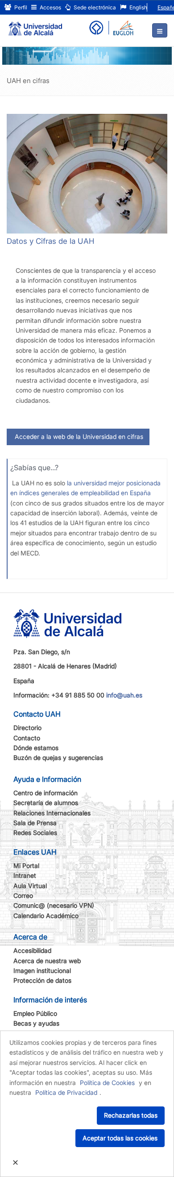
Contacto (26, 738)
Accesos (49, 7)
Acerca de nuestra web (47, 960)
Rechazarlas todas (130, 1115)
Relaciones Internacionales (52, 813)
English (137, 7)
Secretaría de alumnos (45, 802)
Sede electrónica (94, 7)
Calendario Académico (46, 915)
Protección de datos (42, 980)
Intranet (24, 875)
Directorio (27, 727)
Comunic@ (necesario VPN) (53, 905)
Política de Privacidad (66, 1092)
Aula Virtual (30, 885)
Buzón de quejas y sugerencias (58, 757)
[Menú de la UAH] (159, 30)
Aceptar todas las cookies (120, 1138)
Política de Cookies (107, 1082)
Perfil (20, 7)
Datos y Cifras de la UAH (51, 241)
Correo (23, 895)
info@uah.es (124, 695)
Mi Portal (26, 865)
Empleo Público (35, 1013)
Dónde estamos (35, 747)
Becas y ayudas (36, 1023)
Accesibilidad (32, 950)
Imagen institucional (42, 970)
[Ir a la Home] (35, 25)
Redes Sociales (35, 832)
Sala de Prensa (35, 822)
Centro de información (45, 793)
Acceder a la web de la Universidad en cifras (78, 436)
